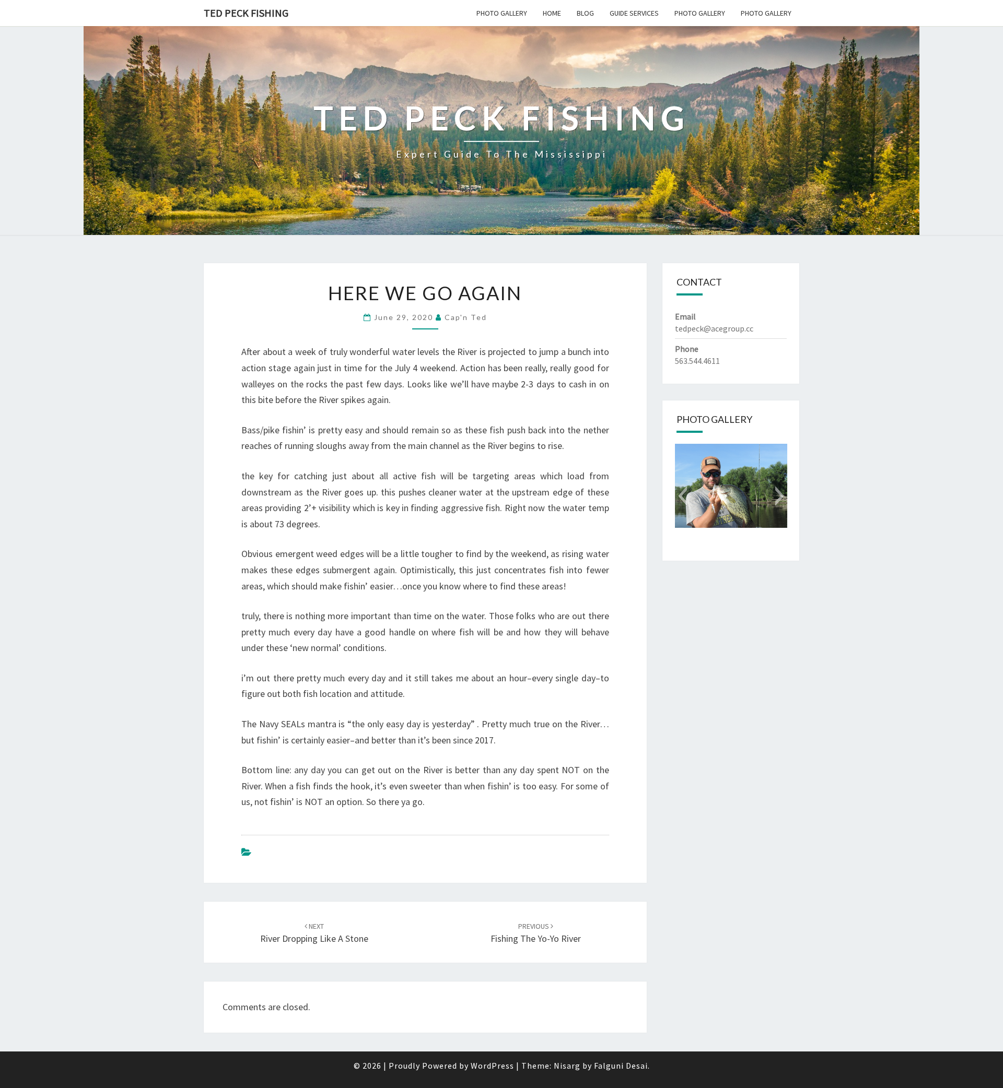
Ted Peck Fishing (246, 12)
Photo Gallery (501, 13)
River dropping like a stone (314, 933)
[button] (682, 496)
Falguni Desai (621, 1065)
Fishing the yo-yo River (536, 933)
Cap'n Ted (466, 317)
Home (552, 13)
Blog (585, 13)
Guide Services (634, 13)
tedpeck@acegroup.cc (714, 328)
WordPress (492, 1065)
